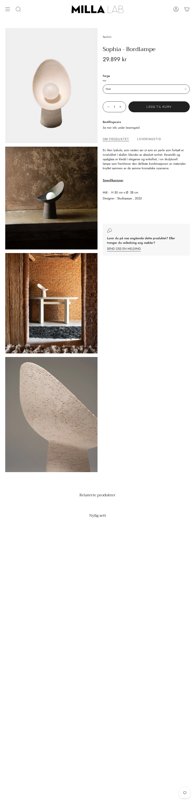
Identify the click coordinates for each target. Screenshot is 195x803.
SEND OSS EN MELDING (124, 248)
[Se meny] (7, 9)
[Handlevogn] (186, 9)
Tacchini (107, 37)
